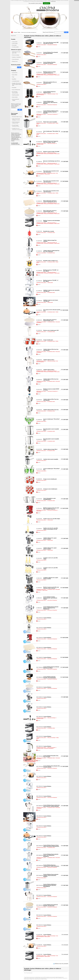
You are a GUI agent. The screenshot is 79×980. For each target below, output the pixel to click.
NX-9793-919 (39, 399)
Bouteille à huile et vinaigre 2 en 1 (50, 260)
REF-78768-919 (39, 667)
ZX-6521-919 (39, 578)
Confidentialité (14, 143)
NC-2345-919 (39, 330)
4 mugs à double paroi (48, 339)
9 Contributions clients (51, 351)
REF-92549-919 (39, 895)
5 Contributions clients (51, 123)
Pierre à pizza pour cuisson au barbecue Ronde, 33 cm (49, 320)
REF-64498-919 (39, 706)
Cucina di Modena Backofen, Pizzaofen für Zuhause (49, 63)
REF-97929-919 (39, 875)
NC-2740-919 (39, 131)
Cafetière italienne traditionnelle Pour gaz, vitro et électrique (51, 251)
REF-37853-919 (39, 786)
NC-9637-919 (39, 488)
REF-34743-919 (39, 736)
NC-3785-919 (39, 290)
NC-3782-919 (39, 270)
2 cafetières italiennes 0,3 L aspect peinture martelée (50, 578)
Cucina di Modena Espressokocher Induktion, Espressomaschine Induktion (50, 875)
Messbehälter (14, 87)
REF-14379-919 (39, 627)
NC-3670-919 (39, 240)
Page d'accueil (45, 32)
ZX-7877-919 (39, 92)
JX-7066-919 (39, 111)
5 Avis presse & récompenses (48, 74)
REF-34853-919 (39, 746)
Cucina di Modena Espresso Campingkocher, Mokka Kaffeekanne (51, 866)
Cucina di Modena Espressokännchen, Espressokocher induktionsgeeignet (51, 806)
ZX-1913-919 (39, 558)
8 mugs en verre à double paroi (50, 479)
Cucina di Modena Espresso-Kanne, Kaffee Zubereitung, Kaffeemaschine (51, 846)
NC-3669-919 (39, 251)
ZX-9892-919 (39, 597)
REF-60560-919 (39, 677)
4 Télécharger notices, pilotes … (41, 133)
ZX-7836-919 (39, 587)
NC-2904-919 (39, 211)
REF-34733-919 (39, 726)
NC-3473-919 (39, 220)
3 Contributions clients (51, 292)
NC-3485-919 (39, 161)
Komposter (17, 116)
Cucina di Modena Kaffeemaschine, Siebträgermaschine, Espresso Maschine (51, 112)
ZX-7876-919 (39, 72)
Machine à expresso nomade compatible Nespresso (49, 72)
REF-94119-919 (39, 915)
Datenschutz (53, 1)
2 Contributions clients (51, 401)
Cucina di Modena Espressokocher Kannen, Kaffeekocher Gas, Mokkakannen (50, 607)
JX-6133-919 (39, 82)
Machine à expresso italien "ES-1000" (51, 151)
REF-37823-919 (39, 796)
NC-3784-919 (39, 280)
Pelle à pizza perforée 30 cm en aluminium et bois (50, 83)
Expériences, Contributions (16, 57)
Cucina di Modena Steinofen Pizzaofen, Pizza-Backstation (49, 677)
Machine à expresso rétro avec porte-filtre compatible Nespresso (51, 508)
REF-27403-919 (39, 617)
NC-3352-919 (39, 141)
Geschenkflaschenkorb (15, 81)
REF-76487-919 (39, 776)
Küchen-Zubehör (15, 97)
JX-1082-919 (39, 102)
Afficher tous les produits (61, 963)
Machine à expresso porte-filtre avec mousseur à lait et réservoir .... (51, 588)
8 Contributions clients (51, 133)
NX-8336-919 (39, 439)
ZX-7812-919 (39, 508)
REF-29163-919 (39, 925)
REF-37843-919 (39, 825)
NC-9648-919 (39, 419)
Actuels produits (14, 41)
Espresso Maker (14, 74)
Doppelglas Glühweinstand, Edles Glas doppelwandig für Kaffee (16, 84)
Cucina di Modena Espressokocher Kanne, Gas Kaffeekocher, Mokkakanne (50, 855)
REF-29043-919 (39, 905)
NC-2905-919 (39, 201)
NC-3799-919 (39, 310)
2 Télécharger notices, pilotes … (41, 64)
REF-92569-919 (39, 855)
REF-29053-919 (39, 647)
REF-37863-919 (39, 816)
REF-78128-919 (39, 637)
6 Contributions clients (51, 450)
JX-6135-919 (39, 62)
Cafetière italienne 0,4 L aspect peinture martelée (49, 548)
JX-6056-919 (39, 42)
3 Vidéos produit (56, 213)
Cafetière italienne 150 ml (48, 359)
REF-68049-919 (39, 687)
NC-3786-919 (39, 300)
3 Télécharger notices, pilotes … (41, 114)
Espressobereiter (14, 72)
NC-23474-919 (39, 954)
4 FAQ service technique (51, 143)
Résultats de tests (15, 61)
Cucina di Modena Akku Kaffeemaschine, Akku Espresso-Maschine (50, 102)
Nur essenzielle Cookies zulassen (35, 3)
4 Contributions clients (51, 341)
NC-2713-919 (39, 121)
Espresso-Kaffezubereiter (16, 89)
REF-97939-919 (39, 845)
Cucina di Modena (47, 617)
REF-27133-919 (39, 885)
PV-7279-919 (39, 181)
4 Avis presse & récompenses (52, 658)
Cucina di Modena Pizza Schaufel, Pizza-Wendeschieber (50, 53)
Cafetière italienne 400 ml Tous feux (51, 409)
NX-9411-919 (39, 389)
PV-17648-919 (39, 944)
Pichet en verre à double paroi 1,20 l (51, 330)
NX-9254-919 (39, 359)
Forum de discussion (15, 59)
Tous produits (14, 45)
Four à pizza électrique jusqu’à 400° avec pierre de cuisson (51, 43)
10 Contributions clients (51, 173)
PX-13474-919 (39, 934)
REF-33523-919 (39, 716)
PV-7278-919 (39, 171)
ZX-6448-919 (39, 538)
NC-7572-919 (39, 518)
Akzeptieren (46, 3)
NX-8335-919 (39, 429)
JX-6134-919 (39, 52)
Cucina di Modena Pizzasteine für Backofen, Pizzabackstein (50, 905)
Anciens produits (15, 43)
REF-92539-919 (39, 865)
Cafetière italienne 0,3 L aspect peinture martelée (49, 538)
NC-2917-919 (39, 231)
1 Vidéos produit (56, 223)
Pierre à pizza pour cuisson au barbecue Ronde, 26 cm (49, 211)
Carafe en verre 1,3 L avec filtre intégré (51, 518)
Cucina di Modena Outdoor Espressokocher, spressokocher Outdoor (50, 598)
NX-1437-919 (39, 449)
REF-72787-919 (39, 756)
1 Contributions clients (51, 232)
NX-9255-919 (39, 369)
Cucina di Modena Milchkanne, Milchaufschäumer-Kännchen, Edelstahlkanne (50, 885)
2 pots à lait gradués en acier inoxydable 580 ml (49, 499)
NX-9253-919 (39, 349)
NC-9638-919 (39, 479)
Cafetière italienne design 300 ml (50, 449)
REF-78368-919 (39, 657)
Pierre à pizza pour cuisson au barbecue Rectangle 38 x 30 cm (50, 201)
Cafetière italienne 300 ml (48, 369)
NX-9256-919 (39, 379)
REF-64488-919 (39, 697)
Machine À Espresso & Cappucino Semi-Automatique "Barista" (50, 142)
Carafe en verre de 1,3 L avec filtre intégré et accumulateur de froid (50, 529)
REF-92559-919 (39, 805)
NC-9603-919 (39, 459)
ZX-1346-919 (39, 528)
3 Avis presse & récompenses (52, 104)
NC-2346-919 (39, 339)
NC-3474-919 (39, 151)
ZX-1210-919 (39, 568)
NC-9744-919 (39, 498)
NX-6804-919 (39, 320)
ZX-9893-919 (39, 607)
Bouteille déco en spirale (48, 231)
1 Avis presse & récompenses (48, 213)
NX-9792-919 (39, 409)
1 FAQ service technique (51, 183)
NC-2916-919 (39, 260)
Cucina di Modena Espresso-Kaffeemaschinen (49, 92)
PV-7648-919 (39, 191)
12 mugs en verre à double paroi (50, 488)
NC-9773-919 (39, 469)
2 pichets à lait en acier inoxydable (50, 459)
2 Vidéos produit (56, 74)
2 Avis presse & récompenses (52, 44)
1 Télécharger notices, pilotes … (41, 44)
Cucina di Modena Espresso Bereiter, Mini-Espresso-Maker (51, 667)
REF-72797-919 (39, 766)
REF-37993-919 (39, 835)
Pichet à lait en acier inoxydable (50, 121)
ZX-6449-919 (39, 548)
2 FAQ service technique (51, 222)
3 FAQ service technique (51, 163)
